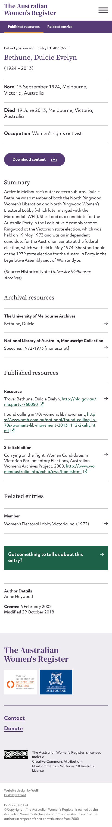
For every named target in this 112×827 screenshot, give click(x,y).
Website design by (21, 790)
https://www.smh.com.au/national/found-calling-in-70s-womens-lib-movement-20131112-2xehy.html (50, 422)
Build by (15, 795)
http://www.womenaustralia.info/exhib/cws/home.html (49, 468)
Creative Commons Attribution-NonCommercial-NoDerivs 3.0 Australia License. (63, 766)
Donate (13, 728)
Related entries (59, 26)
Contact (14, 717)
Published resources (24, 26)
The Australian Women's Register (30, 9)
